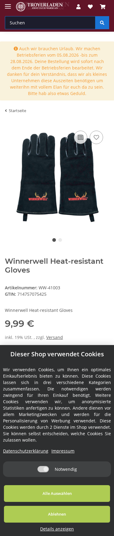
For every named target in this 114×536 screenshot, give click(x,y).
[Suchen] (102, 22)
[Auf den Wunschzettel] (96, 137)
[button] (78, 7)
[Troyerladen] (43, 7)
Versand (54, 337)
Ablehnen (57, 514)
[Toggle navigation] (8, 4)
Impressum (62, 451)
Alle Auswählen (57, 493)
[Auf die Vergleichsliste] (80, 137)
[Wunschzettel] (90, 7)
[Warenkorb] (102, 7)
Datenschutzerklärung (25, 451)
